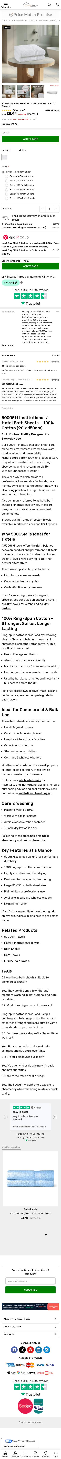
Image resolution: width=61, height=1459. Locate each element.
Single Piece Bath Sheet (18, 171)
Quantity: (6, 208)
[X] (22, 1349)
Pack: (5, 166)
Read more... (8, 345)
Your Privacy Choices (23, 1441)
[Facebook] (14, 1349)
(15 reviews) (19, 110)
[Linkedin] (38, 1349)
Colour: (6, 150)
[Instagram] (46, 1349)
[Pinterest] (30, 1349)
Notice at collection (14, 1446)
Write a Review (52, 110)
